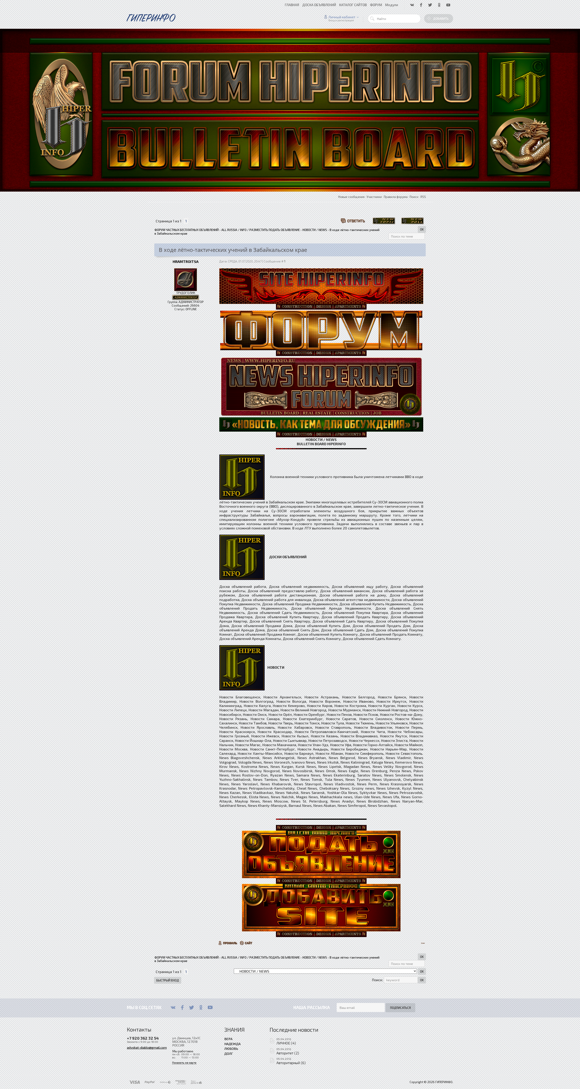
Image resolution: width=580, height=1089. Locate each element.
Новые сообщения (351, 197)
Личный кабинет (342, 17)
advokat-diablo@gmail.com (147, 1047)
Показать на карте (184, 1062)
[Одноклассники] (200, 1007)
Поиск (414, 197)
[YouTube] (210, 1007)
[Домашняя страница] (246, 943)
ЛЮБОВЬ (231, 1048)
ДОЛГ (228, 1053)
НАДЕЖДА (232, 1044)
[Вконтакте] (173, 1007)
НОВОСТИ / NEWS (314, 230)
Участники (374, 197)
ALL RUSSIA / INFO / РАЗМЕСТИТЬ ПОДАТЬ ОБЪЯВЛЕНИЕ (260, 230)
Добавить (441, 18)
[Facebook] (182, 1007)
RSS (423, 197)
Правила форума (396, 197)
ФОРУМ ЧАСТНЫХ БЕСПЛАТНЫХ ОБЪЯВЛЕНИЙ (187, 230)
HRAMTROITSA (185, 261)
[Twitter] (191, 1007)
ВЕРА (228, 1039)
